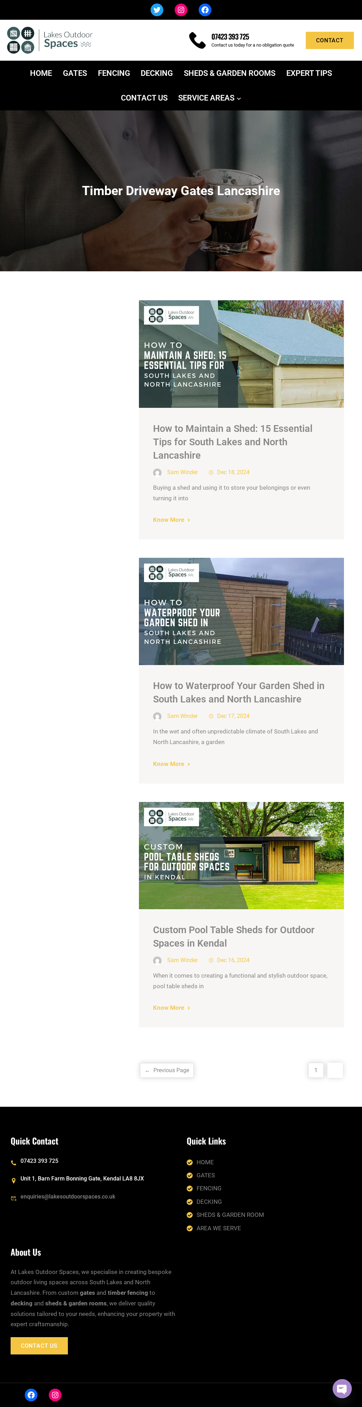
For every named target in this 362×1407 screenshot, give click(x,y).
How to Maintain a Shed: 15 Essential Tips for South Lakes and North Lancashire (233, 442)
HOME (205, 1162)
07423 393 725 (230, 36)
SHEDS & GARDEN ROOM (230, 1214)
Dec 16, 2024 (233, 960)
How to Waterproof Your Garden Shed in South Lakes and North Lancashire (239, 692)
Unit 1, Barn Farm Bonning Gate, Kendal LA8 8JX (82, 1178)
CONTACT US (39, 1345)
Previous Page (167, 1070)
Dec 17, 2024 (233, 716)
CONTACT (330, 40)
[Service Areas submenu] (239, 98)
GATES (206, 1175)
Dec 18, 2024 (233, 472)
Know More (168, 519)
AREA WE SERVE (219, 1228)
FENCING (209, 1188)
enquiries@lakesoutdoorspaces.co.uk (68, 1196)
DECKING (209, 1201)
